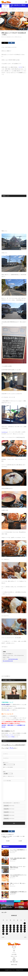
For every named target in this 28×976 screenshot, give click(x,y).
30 (3, 933)
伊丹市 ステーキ (6, 836)
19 (14, 929)
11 (10, 927)
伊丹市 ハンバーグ (13, 836)
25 (10, 931)
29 (24, 931)
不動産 (14, 958)
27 (17, 931)
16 (3, 929)
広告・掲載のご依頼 (14, 961)
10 (6, 927)
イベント (14, 952)
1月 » (25, 937)
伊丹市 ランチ (19, 836)
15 (24, 927)
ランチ (7, 834)
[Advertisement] (14, 18)
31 (6, 933)
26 (14, 931)
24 (6, 931)
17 (6, 929)
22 (24, 929)
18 (10, 929)
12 (14, 927)
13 (17, 927)
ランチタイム (4, 432)
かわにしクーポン (14, 956)
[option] (7, 905)
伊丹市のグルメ (11, 834)
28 (21, 931)
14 (21, 927)
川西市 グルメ (7, 837)
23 (3, 931)
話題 (14, 950)
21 (21, 929)
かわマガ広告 (14, 954)
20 (17, 929)
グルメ (4, 834)
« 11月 (3, 937)
